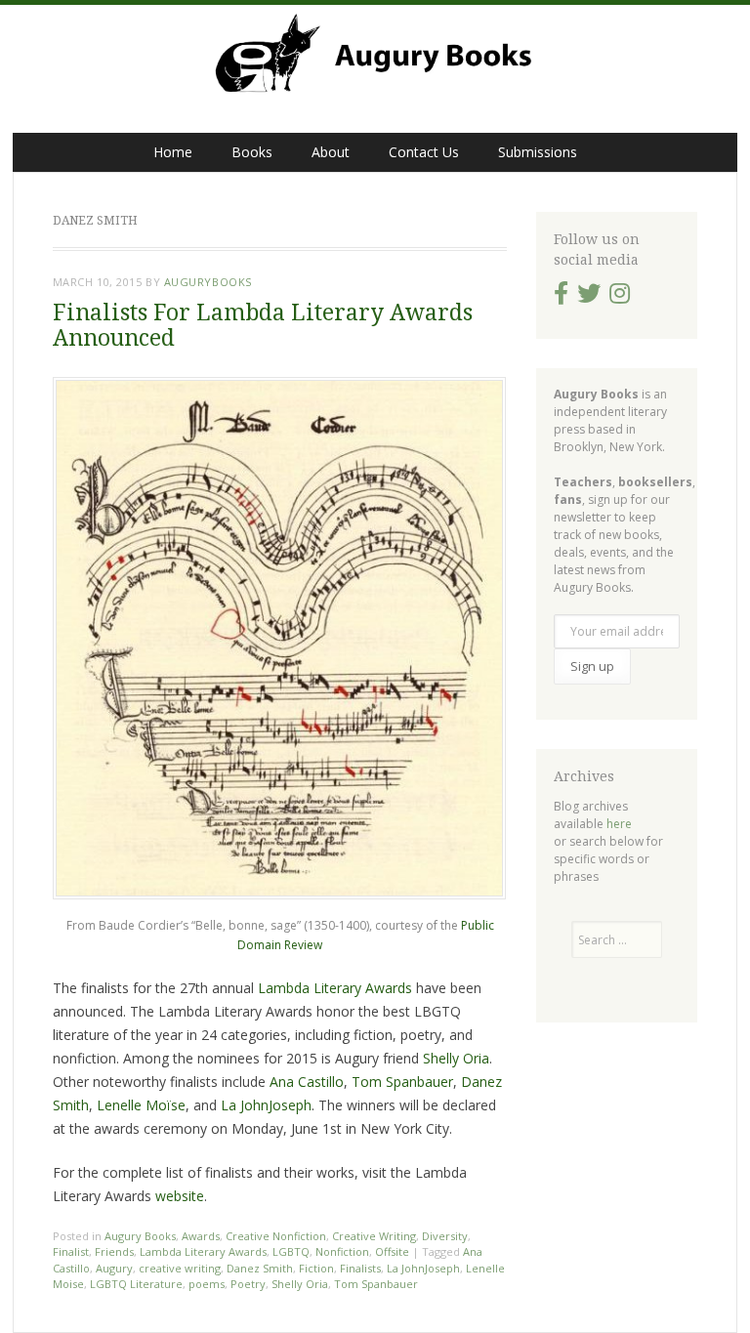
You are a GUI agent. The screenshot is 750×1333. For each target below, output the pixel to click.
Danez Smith (260, 1268)
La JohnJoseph (266, 1105)
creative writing (180, 1268)
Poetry (248, 1283)
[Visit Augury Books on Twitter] (589, 297)
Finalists (360, 1268)
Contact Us (424, 152)
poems (206, 1283)
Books (251, 152)
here (619, 823)
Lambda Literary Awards (335, 988)
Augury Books (140, 1236)
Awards (201, 1236)
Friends (114, 1251)
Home (172, 152)
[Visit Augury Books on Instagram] (619, 297)
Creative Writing (374, 1236)
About (331, 152)
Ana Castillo (307, 1081)
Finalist (71, 1251)
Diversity (445, 1236)
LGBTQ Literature (136, 1283)
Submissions (537, 152)
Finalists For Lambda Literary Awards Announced (263, 325)
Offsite (392, 1251)
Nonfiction (342, 1251)
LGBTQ (291, 1251)
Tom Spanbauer (402, 1081)
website (179, 1196)
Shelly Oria (456, 1058)
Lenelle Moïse (141, 1105)
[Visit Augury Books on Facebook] (561, 297)
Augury (114, 1268)
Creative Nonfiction (276, 1236)
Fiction (316, 1268)
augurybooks (208, 281)
